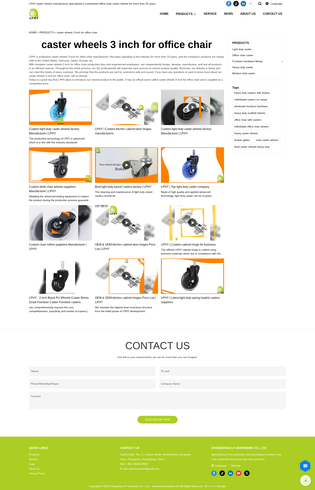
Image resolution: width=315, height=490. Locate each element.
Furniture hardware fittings (247, 61)
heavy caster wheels (246, 133)
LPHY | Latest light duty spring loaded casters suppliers (190, 300)
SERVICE (210, 13)
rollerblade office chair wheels (251, 126)
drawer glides (242, 140)
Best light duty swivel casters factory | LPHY (123, 186)
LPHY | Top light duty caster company (185, 186)
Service (33, 459)
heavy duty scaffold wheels (249, 113)
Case (32, 463)
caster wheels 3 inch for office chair (77, 32)
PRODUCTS (184, 13)
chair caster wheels (267, 140)
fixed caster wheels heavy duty (252, 146)
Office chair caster (242, 55)
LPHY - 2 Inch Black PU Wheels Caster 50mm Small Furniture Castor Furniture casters (59, 300)
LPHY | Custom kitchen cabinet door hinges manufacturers (123, 131)
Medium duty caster (243, 73)
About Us (34, 468)
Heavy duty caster (242, 67)
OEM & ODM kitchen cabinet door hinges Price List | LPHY (125, 246)
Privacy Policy (37, 473)
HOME (164, 13)
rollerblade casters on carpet (250, 99)
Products (34, 454)
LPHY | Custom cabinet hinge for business (188, 244)
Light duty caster (241, 49)
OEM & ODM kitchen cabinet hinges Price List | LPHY (125, 300)
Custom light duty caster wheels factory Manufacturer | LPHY (54, 131)
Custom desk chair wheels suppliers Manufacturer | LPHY (52, 189)
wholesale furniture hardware (251, 106)
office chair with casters (247, 119)
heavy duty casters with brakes (252, 92)
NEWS (228, 13)
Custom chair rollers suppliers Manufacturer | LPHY (58, 246)
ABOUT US (248, 13)
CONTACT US (272, 13)
